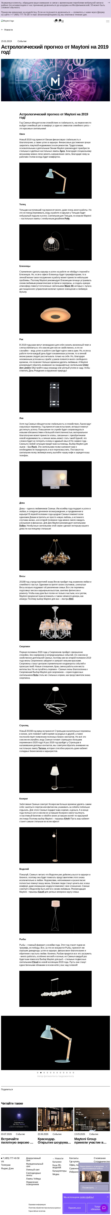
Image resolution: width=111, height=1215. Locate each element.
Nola (35, 675)
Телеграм (5, 1165)
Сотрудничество (102, 1161)
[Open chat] (104, 1208)
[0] (55, 21)
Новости (8, 30)
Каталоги (57, 1162)
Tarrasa (42, 748)
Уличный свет (33, 1170)
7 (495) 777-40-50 (11, 1158)
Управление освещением (32, 1183)
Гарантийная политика (37, 1211)
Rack (34, 447)
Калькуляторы (59, 1171)
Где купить (74, 1161)
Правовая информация (37, 1205)
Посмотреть (88, 1188)
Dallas (22, 526)
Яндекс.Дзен (7, 1168)
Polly (67, 218)
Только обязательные (98, 1208)
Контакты (74, 1158)
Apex (62, 151)
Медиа (56, 1174)
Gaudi (41, 892)
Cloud (35, 962)
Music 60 (69, 286)
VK (2, 1161)
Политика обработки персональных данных (45, 1208)
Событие (22, 41)
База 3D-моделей (57, 1166)
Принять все (74, 1208)
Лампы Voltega (33, 1179)
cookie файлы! (87, 1197)
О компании (99, 1158)
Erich (67, 819)
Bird (71, 599)
